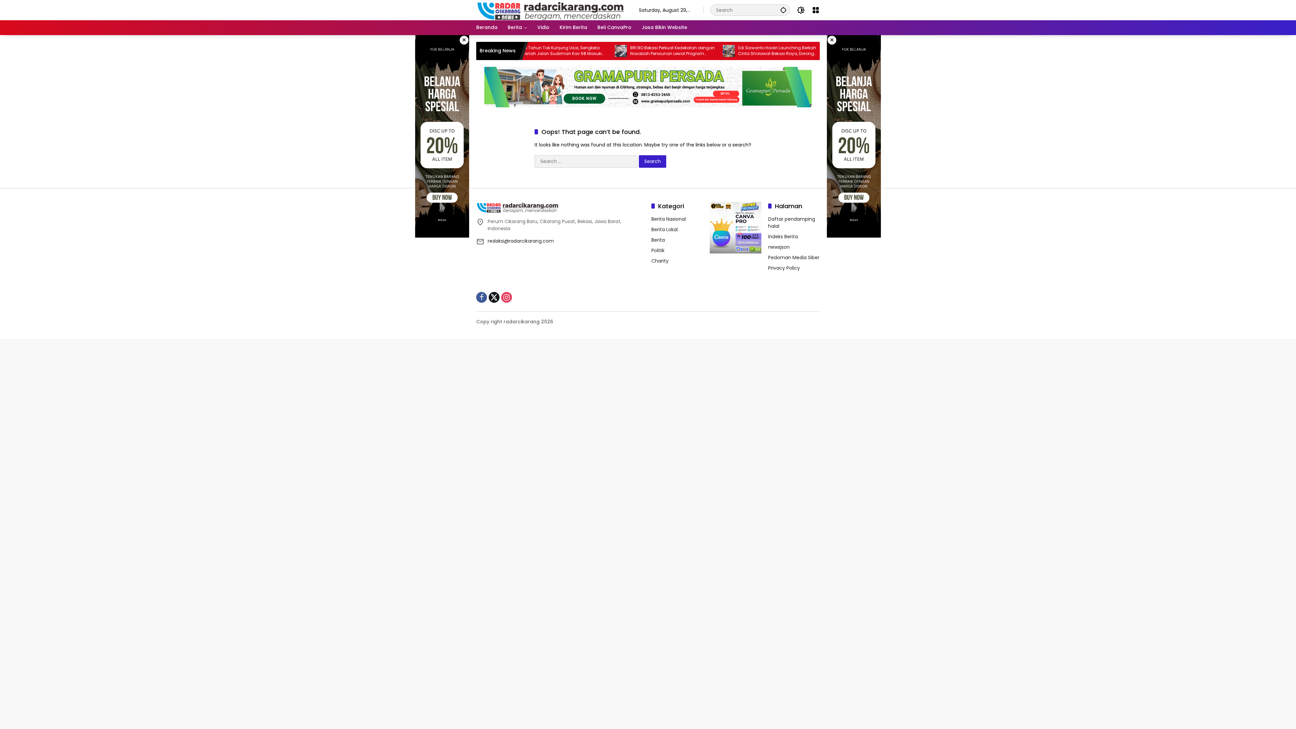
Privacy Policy (784, 268)
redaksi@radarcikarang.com (521, 241)
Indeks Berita (783, 236)
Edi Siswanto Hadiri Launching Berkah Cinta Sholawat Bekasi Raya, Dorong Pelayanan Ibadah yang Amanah (745, 51)
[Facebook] (481, 297)
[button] (783, 10)
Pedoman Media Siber (793, 257)
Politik (658, 250)
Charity (660, 261)
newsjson (779, 247)
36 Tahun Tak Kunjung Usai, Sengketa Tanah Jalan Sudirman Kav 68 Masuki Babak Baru (530, 51)
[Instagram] (506, 297)
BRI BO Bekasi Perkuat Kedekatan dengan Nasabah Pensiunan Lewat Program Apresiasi (640, 51)
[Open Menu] (816, 10)
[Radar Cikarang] (550, 9)
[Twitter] (494, 297)
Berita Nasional (668, 219)
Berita (658, 240)
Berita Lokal (664, 229)
